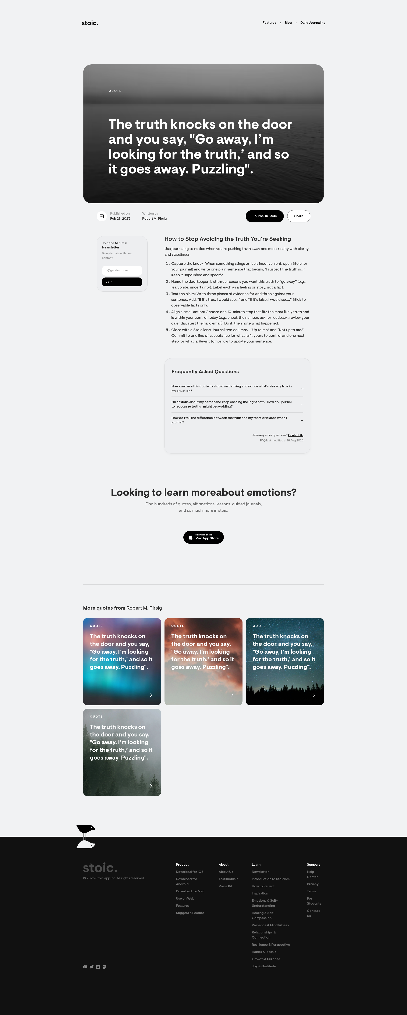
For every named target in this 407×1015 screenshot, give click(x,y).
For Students (314, 901)
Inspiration (260, 893)
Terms (311, 891)
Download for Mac (190, 891)
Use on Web (185, 898)
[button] (237, 389)
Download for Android (186, 882)
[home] (89, 22)
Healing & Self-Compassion (263, 915)
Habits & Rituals (264, 952)
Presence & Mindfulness (270, 925)
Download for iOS (190, 872)
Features (269, 23)
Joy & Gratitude (264, 966)
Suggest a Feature (190, 913)
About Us (226, 872)
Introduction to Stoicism (271, 879)
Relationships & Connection (264, 935)
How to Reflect (263, 886)
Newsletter (260, 872)
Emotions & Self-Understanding (265, 903)
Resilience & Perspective (271, 945)
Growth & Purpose (266, 959)
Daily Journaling (313, 23)
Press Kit (225, 886)
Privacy (313, 884)
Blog (288, 23)
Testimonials (228, 879)
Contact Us (295, 435)
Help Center (312, 874)
